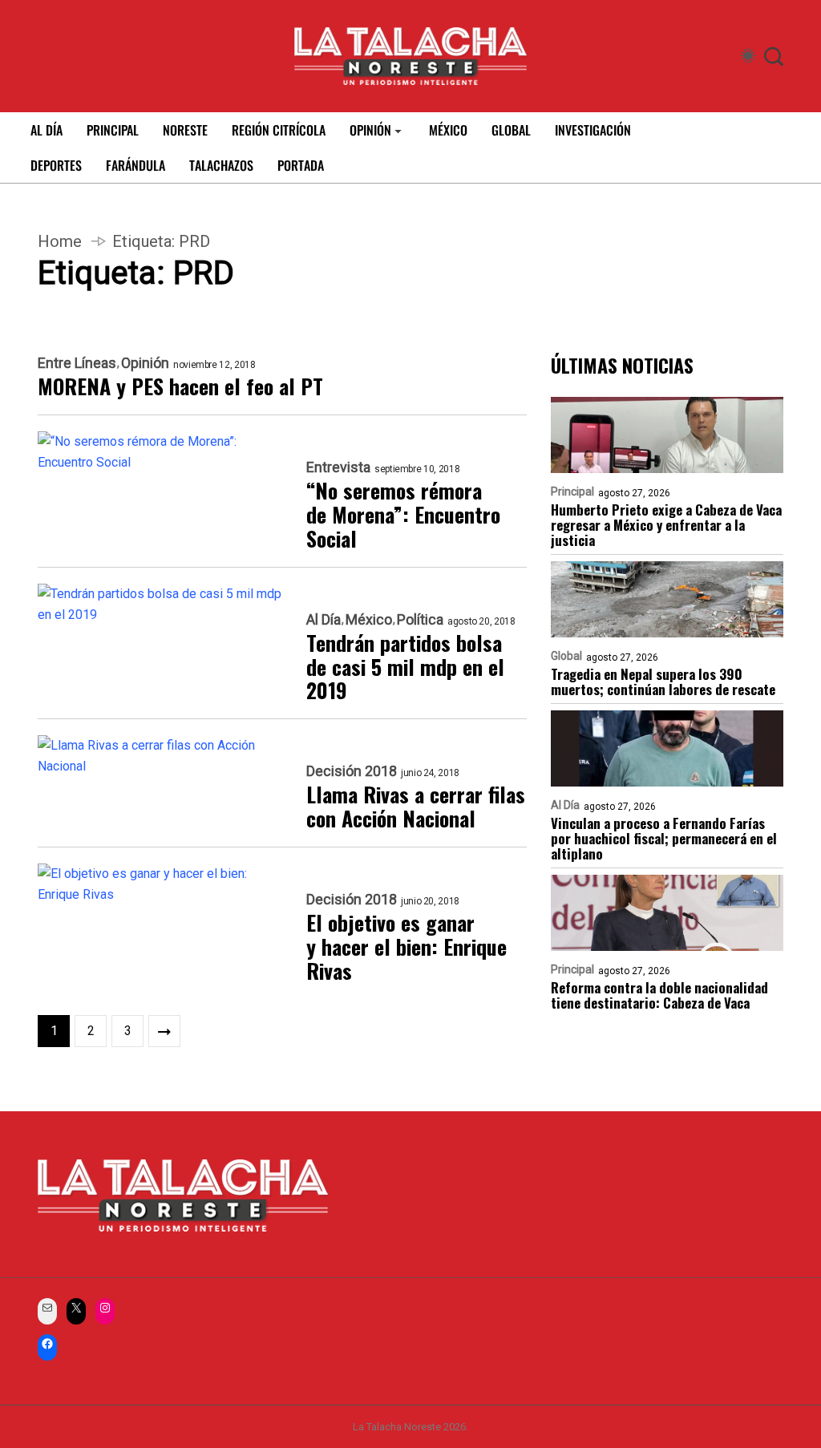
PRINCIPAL (113, 130)
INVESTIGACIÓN (593, 130)
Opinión (145, 363)
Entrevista (338, 467)
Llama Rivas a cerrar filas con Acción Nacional (415, 807)
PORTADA (300, 165)
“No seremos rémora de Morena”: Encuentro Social (403, 515)
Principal (572, 491)
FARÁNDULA (135, 165)
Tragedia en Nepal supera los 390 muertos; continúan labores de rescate (663, 681)
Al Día (323, 620)
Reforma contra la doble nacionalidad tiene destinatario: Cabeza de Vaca (659, 995)
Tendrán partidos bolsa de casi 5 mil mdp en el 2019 (405, 667)
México (369, 620)
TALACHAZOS (221, 165)
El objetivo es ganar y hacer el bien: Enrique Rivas (406, 947)
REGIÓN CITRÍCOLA (279, 130)
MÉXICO (448, 130)
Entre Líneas (77, 363)
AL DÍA (46, 130)
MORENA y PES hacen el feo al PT (180, 386)
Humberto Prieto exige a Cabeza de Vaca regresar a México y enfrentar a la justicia (666, 525)
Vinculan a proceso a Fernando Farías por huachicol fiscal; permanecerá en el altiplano (664, 838)
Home (60, 241)
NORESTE (185, 130)
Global (566, 655)
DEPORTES (56, 165)
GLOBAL (511, 130)
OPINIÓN (370, 130)
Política (420, 620)
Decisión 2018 (351, 771)
